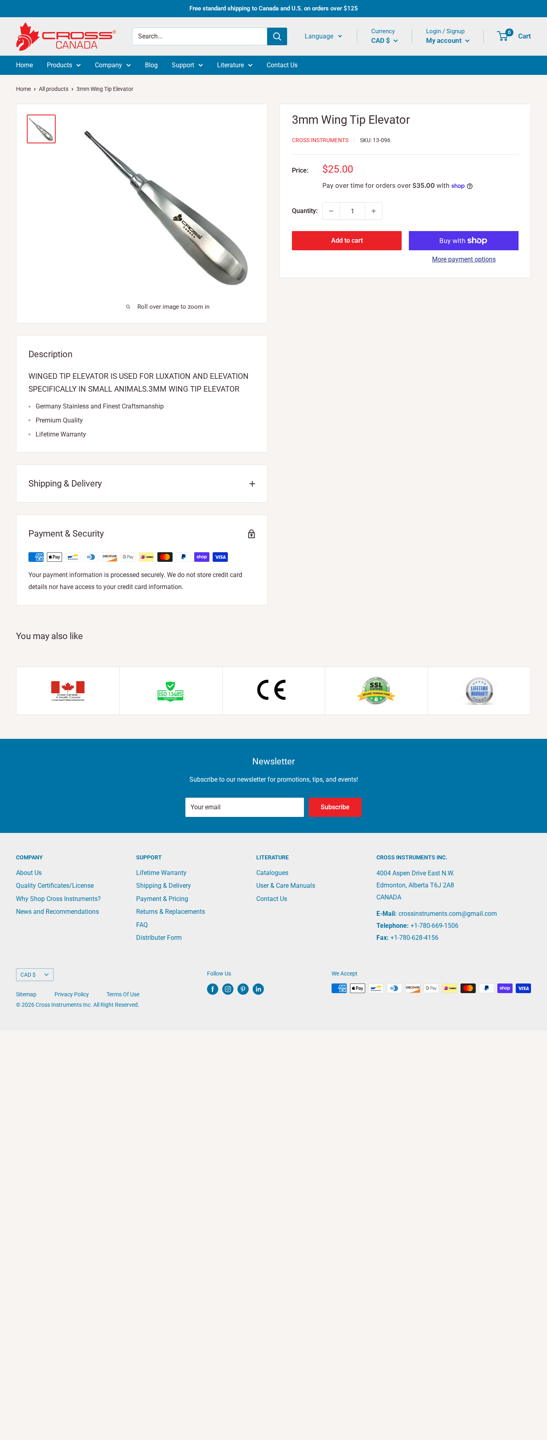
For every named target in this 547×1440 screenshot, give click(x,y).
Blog (151, 65)
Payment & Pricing (162, 899)
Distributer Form (159, 937)
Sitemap (26, 994)
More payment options (464, 259)
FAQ (142, 925)
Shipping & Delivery (163, 885)
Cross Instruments (320, 140)
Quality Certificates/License (55, 885)
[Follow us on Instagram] (227, 989)
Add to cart (347, 240)
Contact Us (282, 65)
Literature (230, 65)
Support (183, 65)
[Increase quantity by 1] (373, 211)
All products (53, 89)
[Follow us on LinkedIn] (258, 989)
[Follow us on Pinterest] (243, 989)
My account (444, 40)
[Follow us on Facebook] (212, 989)
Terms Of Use (123, 994)
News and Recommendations (57, 911)
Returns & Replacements (170, 911)
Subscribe (335, 807)
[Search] (277, 36)
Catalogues (272, 873)
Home (24, 65)
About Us (29, 873)
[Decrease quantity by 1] (331, 211)
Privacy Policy (71, 994)
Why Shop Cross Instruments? (58, 899)
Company (108, 65)
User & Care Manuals (285, 885)
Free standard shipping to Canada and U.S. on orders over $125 (273, 8)
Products (59, 65)
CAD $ (28, 974)
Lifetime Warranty (161, 873)
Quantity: (305, 211)
